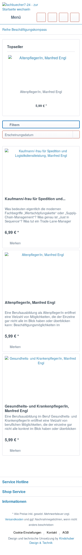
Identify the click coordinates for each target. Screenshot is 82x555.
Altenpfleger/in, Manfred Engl (41, 91)
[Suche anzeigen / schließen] (41, 17)
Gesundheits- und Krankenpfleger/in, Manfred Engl (37, 408)
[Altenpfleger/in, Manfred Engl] (41, 71)
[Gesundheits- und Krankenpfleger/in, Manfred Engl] (41, 376)
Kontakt (52, 532)
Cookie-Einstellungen (27, 532)
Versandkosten (14, 519)
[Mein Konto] (63, 17)
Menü (16, 17)
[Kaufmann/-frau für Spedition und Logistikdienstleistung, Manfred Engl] (41, 169)
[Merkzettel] (52, 17)
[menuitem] (11, 17)
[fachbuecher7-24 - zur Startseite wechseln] (21, 8)
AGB (65, 532)
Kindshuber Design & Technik (51, 540)
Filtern (14, 124)
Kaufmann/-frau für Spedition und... (35, 198)
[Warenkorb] (74, 17)
